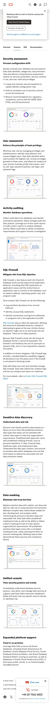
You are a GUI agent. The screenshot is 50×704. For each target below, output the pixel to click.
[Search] (30, 4)
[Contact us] (45, 4)
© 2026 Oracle (8, 681)
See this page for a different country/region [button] (23, 34)
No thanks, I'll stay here (16, 28)
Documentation (36, 47)
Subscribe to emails (10, 689)
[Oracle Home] (10, 5)
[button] (4, 4)
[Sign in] (40, 4)
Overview (6, 47)
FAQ (25, 47)
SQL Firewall (8, 323)
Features (17, 47)
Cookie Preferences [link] (9, 685)
